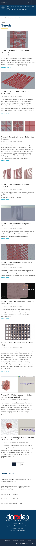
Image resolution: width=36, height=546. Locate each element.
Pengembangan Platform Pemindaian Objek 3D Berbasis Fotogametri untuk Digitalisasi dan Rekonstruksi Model (15, 487)
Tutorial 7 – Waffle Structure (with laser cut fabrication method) (17, 396)
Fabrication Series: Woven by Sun (11, 503)
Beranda (3, 18)
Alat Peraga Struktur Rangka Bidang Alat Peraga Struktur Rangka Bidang (16, 480)
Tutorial (4, 55)
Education (11, 18)
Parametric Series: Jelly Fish (10, 494)
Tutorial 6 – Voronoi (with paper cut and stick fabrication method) (17, 439)
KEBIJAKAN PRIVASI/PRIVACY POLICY (25, 543)
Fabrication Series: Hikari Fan (10, 499)
